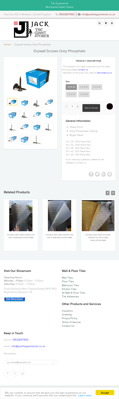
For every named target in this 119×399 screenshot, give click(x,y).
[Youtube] (22, 373)
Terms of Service (71, 322)
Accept (105, 392)
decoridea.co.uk (104, 72)
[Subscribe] (53, 362)
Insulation (67, 310)
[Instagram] (15, 373)
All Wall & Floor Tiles (73, 292)
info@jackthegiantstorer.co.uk (98, 14)
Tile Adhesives (70, 296)
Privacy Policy (69, 318)
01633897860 (67, 14)
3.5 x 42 (71, 94)
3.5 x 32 (84, 87)
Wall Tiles (67, 277)
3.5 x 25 (71, 87)
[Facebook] (7, 373)
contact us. (81, 162)
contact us (83, 69)
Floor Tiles (68, 281)
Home (7, 44)
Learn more (84, 395)
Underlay (67, 314)
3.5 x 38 (96, 87)
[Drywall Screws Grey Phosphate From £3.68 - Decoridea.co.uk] (30, 78)
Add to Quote (91, 108)
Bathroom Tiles (70, 285)
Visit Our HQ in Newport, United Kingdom (27, 14)
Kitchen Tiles (69, 289)
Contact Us (68, 326)
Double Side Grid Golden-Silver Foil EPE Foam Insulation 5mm (98, 237)
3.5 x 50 (84, 94)
